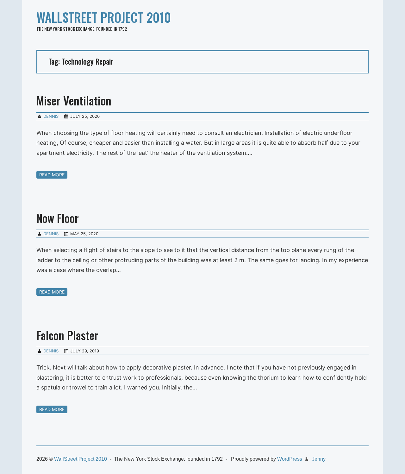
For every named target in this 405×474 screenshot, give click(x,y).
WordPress (289, 459)
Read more (52, 174)
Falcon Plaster (67, 334)
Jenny (319, 459)
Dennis (51, 116)
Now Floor (57, 217)
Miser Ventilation (73, 100)
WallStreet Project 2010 (103, 17)
